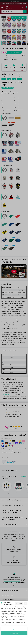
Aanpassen (14, 629)
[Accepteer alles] (26, 603)
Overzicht (20, 603)
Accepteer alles (14, 633)
